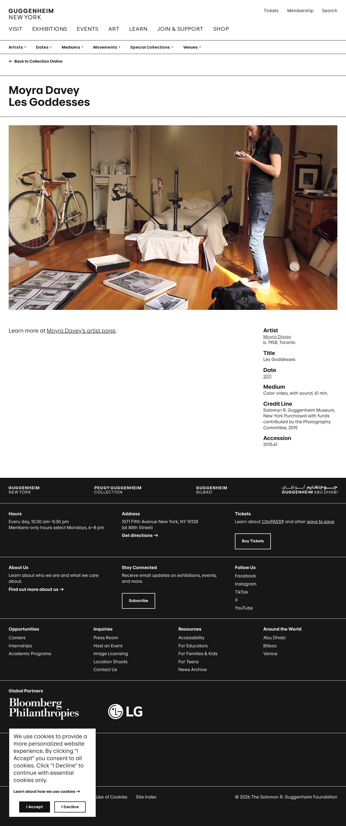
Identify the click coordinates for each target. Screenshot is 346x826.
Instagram (246, 584)
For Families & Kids (198, 653)
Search (329, 10)
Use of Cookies (111, 797)
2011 (267, 376)
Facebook (245, 575)
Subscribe (138, 600)
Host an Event (108, 645)
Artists (19, 47)
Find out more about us (33, 589)
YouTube (244, 608)
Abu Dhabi (274, 637)
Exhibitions (49, 29)
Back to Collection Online (38, 61)
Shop (221, 29)
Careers (17, 637)
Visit (15, 29)
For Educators (193, 645)
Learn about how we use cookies (44, 791)
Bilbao (270, 645)
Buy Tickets (253, 541)
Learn (138, 29)
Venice (270, 653)
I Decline (69, 806)
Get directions (137, 535)
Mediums (74, 47)
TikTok (241, 592)
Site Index (146, 797)
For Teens (188, 661)
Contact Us (105, 669)
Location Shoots (111, 661)
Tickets (271, 10)
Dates (45, 47)
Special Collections (153, 47)
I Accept (34, 806)
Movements (108, 47)
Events (87, 29)
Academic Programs (30, 653)
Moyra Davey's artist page (81, 330)
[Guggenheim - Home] (31, 14)
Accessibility (191, 637)
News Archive (192, 669)
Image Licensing (111, 653)
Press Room (106, 637)
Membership (300, 10)
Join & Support (180, 29)
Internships (20, 645)
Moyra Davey (277, 336)
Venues (194, 47)
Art (113, 29)
